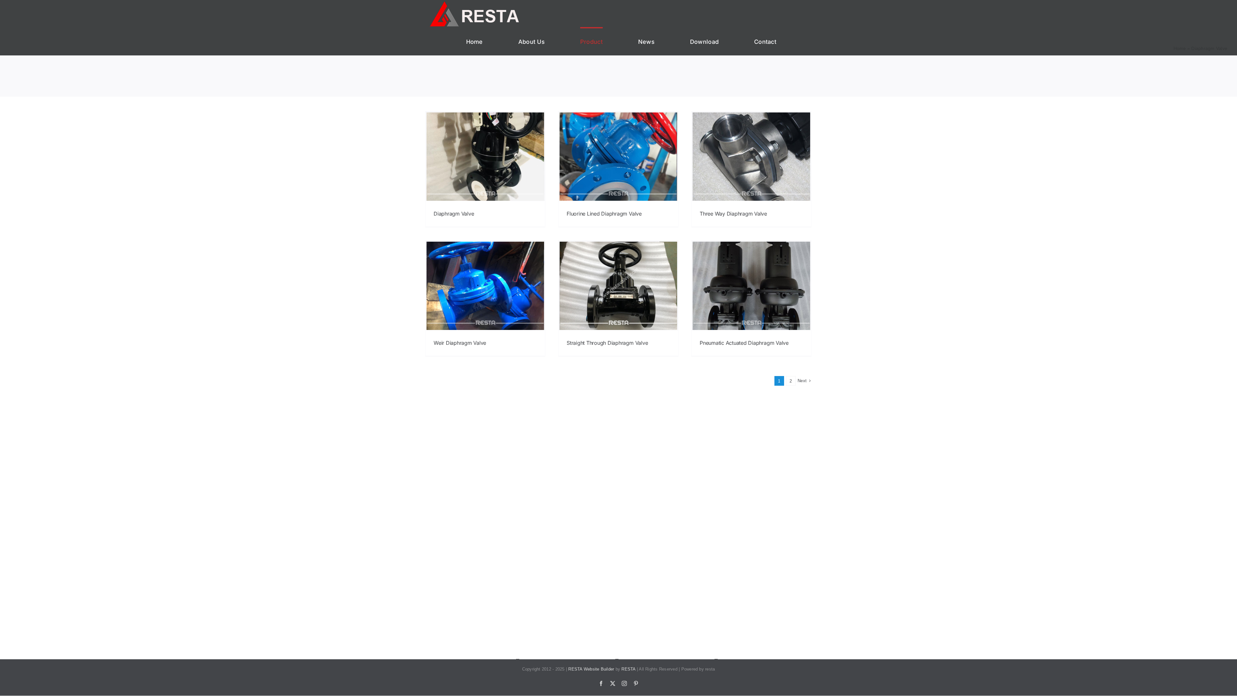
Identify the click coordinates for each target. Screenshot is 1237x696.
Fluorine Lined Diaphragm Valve (604, 213)
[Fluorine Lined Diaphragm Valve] (618, 156)
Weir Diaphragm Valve (460, 343)
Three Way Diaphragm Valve (733, 213)
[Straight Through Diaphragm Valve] (618, 286)
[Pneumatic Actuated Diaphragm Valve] (751, 286)
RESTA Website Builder (591, 669)
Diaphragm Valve (454, 213)
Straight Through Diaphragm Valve (607, 343)
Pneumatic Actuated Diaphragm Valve (744, 343)
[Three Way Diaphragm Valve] (751, 156)
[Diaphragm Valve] (485, 156)
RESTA (628, 669)
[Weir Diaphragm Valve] (485, 286)
